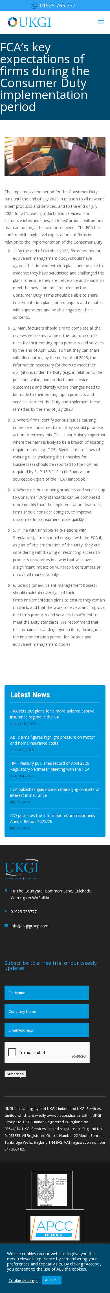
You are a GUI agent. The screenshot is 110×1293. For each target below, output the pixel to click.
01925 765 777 (58, 5)
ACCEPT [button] (51, 1279)
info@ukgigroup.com (30, 926)
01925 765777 (24, 911)
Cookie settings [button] (23, 1280)
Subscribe (15, 1073)
